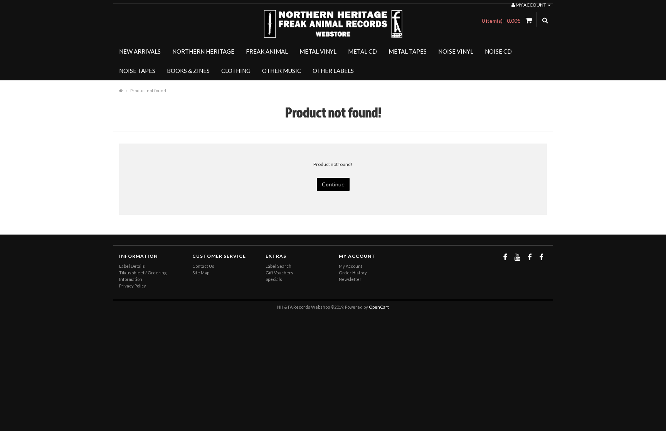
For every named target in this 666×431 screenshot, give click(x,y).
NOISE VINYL (455, 51)
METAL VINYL (317, 51)
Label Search (278, 266)
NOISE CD (498, 51)
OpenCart (379, 306)
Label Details (132, 266)
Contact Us (203, 266)
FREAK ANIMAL (267, 51)
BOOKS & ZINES (188, 70)
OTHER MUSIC (281, 70)
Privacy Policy (132, 285)
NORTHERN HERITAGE (203, 51)
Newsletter (350, 279)
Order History (353, 272)
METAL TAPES (407, 51)
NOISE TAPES (137, 70)
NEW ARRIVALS (140, 51)
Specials (274, 279)
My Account (350, 266)
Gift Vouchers (279, 272)
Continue (333, 184)
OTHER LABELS (333, 70)
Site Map (200, 272)
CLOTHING (236, 70)
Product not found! (149, 90)
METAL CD (362, 51)
